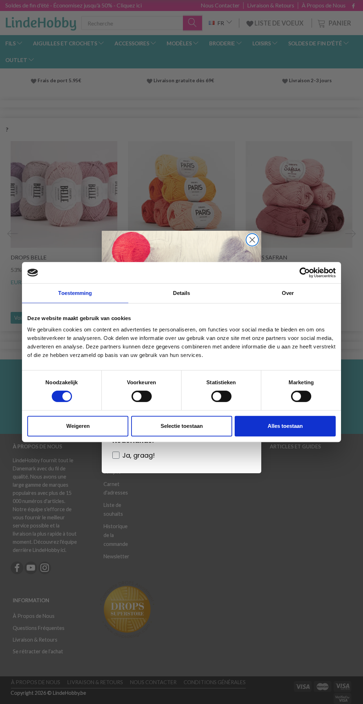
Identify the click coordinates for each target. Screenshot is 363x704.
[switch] (142, 396)
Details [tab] (181, 293)
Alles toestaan (285, 426)
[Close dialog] (252, 240)
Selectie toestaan (182, 426)
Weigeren (78, 426)
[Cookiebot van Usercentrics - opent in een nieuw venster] (305, 272)
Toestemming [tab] (75, 293)
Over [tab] (288, 293)
